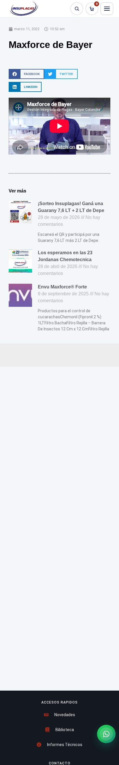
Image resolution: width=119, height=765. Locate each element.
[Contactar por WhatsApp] (106, 734)
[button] (26, 74)
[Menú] (107, 8)
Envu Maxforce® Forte (62, 286)
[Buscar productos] (76, 8)
